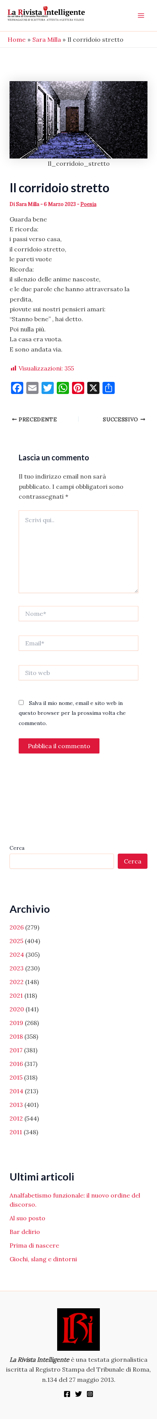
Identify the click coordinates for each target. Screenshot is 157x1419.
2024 (17, 954)
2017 (16, 1050)
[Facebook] (67, 1394)
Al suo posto (27, 1218)
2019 (16, 1023)
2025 (16, 941)
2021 (16, 995)
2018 (16, 1036)
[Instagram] (90, 1394)
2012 (16, 1118)
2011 (16, 1132)
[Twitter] (78, 1394)
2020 (17, 1009)
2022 (17, 982)
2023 (17, 968)
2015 (16, 1077)
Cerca (17, 847)
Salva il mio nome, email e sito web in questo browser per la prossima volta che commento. (72, 713)
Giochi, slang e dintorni (43, 1259)
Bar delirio (25, 1231)
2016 (16, 1063)
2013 (16, 1104)
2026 (17, 927)
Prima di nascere (34, 1245)
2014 (16, 1091)
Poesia (88, 204)
